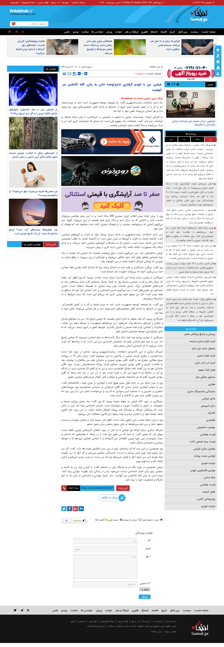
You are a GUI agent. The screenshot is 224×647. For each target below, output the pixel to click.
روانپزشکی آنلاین (206, 499)
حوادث (118, 32)
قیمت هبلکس (207, 434)
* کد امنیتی (145, 583)
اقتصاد (163, 32)
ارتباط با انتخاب (78, 2)
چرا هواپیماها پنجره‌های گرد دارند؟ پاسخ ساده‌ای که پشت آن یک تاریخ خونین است (33, 231)
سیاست (194, 32)
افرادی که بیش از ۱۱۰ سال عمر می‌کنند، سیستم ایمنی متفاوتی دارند (165, 45)
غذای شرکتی (208, 399)
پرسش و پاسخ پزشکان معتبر (199, 334)
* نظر (148, 556)
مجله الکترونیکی (107, 621)
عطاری (211, 384)
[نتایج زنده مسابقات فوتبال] (217, 73)
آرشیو (73, 621)
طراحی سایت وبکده (204, 456)
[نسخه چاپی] (64, 73)
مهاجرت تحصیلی (206, 427)
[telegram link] (21, 610)
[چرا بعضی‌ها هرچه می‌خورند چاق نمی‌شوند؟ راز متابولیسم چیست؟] (33, 174)
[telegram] (16, 31)
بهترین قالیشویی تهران (203, 470)
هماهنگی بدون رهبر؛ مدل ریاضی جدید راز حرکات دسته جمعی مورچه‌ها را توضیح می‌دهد (97, 47)
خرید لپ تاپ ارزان (205, 363)
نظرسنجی (14, 2)
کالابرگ (211, 413)
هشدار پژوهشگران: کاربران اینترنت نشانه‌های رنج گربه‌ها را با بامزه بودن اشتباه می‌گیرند (30, 47)
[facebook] (69, 508)
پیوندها (65, 2)
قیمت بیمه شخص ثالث (202, 442)
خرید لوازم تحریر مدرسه (202, 341)
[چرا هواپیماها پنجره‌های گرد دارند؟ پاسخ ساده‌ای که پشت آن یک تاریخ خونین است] (33, 212)
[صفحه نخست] (217, 49)
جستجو (82, 621)
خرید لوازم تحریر (206, 355)
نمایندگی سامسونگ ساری (201, 391)
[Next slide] (168, 84)
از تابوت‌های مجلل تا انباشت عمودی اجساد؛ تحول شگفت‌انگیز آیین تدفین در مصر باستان (33, 155)
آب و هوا (55, 2)
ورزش (109, 32)
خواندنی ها (97, 32)
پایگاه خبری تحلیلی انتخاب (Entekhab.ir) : (141, 98)
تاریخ (172, 32)
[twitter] (9, 31)
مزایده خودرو (208, 463)
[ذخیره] (74, 74)
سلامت (85, 32)
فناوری (144, 32)
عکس (67, 32)
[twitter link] (15, 610)
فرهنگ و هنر (131, 32)
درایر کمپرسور (208, 406)
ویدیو (75, 32)
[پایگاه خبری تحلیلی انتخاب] (201, 15)
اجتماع (154, 32)
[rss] (22, 31)
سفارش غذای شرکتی (204, 449)
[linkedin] (81, 508)
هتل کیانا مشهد (206, 370)
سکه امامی (209, 477)
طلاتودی (210, 420)
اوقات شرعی (43, 2)
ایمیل (147, 548)
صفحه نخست (208, 32)
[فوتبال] (217, 61)
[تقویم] (217, 67)
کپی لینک (123, 488)
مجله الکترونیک (28, 2)
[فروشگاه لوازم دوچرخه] (112, 171)
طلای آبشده (208, 492)
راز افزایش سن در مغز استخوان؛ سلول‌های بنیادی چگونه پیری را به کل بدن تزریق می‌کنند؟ (33, 111)
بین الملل (182, 32)
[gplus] (75, 508)
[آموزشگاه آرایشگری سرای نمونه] (112, 199)
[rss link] (28, 610)
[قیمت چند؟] (217, 55)
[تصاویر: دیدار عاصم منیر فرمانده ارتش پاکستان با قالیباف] (190, 104)
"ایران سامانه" (156, 631)
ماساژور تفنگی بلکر (205, 377)
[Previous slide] (178, 84)
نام (149, 540)
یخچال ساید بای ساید (203, 348)
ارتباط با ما (156, 621)
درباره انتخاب (170, 621)
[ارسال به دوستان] (69, 73)
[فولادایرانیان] (112, 141)
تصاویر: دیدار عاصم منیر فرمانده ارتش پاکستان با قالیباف (193, 123)
